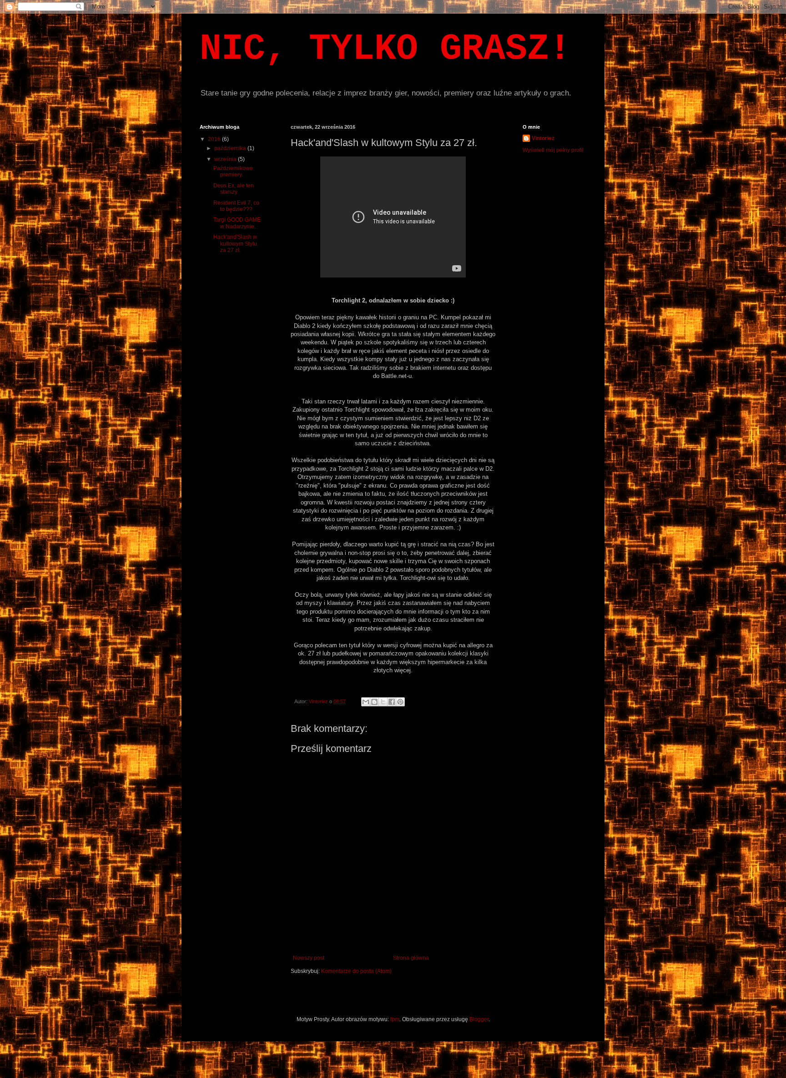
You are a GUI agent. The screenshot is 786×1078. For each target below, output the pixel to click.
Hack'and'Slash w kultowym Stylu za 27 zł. (235, 243)
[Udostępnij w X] (383, 701)
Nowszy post (308, 958)
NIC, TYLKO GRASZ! (385, 49)
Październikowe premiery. (233, 171)
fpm (394, 1019)
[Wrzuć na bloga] (374, 701)
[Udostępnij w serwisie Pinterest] (400, 701)
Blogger (479, 1019)
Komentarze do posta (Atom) (356, 971)
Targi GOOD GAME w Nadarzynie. (237, 223)
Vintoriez (543, 138)
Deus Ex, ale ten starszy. (233, 188)
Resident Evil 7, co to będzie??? (236, 206)
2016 (215, 139)
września (226, 159)
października (230, 148)
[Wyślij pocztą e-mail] (365, 701)
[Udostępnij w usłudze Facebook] (391, 701)
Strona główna (411, 958)
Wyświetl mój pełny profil (553, 150)
